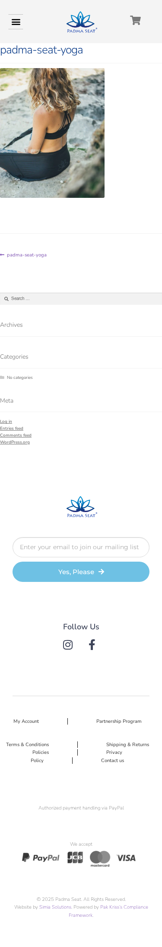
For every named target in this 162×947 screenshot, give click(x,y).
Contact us (112, 760)
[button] (16, 22)
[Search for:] (81, 298)
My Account (26, 721)
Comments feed (16, 435)
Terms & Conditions (27, 744)
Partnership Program (119, 721)
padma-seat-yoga (26, 254)
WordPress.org (15, 442)
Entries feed (11, 428)
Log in (6, 421)
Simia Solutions (55, 907)
